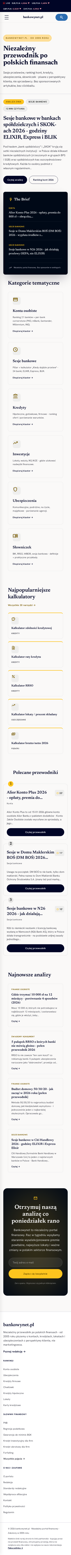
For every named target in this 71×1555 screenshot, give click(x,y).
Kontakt (7, 1500)
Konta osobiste (11, 1369)
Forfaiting (8, 1452)
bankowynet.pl (33, 17)
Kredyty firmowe (12, 1381)
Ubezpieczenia (10, 1375)
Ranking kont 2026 (43, 179)
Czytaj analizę (15, 179)
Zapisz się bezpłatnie (35, 1273)
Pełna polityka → (15, 1548)
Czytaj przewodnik (35, 832)
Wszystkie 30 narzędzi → (22, 605)
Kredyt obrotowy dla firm (16, 1446)
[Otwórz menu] (6, 17)
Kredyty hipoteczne (13, 1393)
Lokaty (6, 1399)
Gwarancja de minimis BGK (17, 1434)
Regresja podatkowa (14, 1428)
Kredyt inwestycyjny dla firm (18, 1440)
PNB (5, 1422)
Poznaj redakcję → (14, 1351)
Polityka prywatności (14, 1506)
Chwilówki (8, 1387)
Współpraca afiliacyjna (15, 1494)
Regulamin (8, 1512)
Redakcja (8, 1482)
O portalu (8, 1476)
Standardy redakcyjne (14, 1488)
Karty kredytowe (12, 1405)
